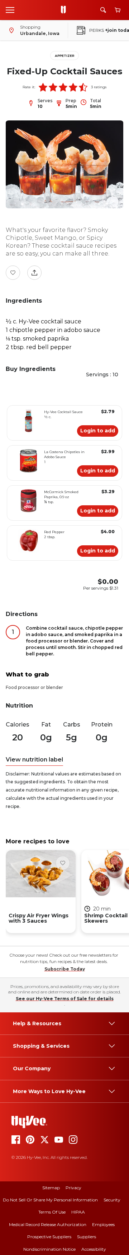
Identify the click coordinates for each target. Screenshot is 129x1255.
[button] (43, 87)
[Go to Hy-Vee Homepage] (65, 10)
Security (112, 1199)
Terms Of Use (52, 1212)
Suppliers (86, 1236)
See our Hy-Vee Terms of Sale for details (65, 998)
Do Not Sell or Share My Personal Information (50, 1199)
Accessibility (93, 1249)
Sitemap (51, 1187)
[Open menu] (10, 9)
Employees (103, 1224)
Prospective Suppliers (49, 1236)
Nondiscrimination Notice (49, 1249)
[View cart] (117, 10)
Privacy (73, 1187)
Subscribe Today (64, 969)
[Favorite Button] (13, 273)
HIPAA (78, 1212)
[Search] (103, 10)
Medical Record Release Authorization (47, 1224)
